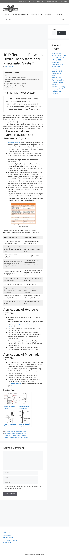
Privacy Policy (22, 1)
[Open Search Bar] (63, 19)
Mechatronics (49, 14)
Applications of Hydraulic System (16, 84)
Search (54, 29)
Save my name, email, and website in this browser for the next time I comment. (23, 487)
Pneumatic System (21, 431)
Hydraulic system (14, 142)
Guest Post (64, 1)
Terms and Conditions (52, 1)
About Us (31, 1)
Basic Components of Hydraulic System (16, 437)
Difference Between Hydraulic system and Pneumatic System (22, 80)
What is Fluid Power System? (17, 77)
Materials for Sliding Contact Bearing (15, 435)
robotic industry (16, 384)
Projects (59, 14)
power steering (24, 324)
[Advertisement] (23, 37)
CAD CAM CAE (35, 14)
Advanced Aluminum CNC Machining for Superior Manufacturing (57, 73)
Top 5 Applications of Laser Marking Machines (58, 82)
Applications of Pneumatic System (16, 86)
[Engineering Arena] (10, 8)
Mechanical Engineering (19, 14)
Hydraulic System (10, 431)
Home (7, 14)
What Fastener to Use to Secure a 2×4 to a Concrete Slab (59, 55)
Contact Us (40, 1)
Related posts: (12, 88)
